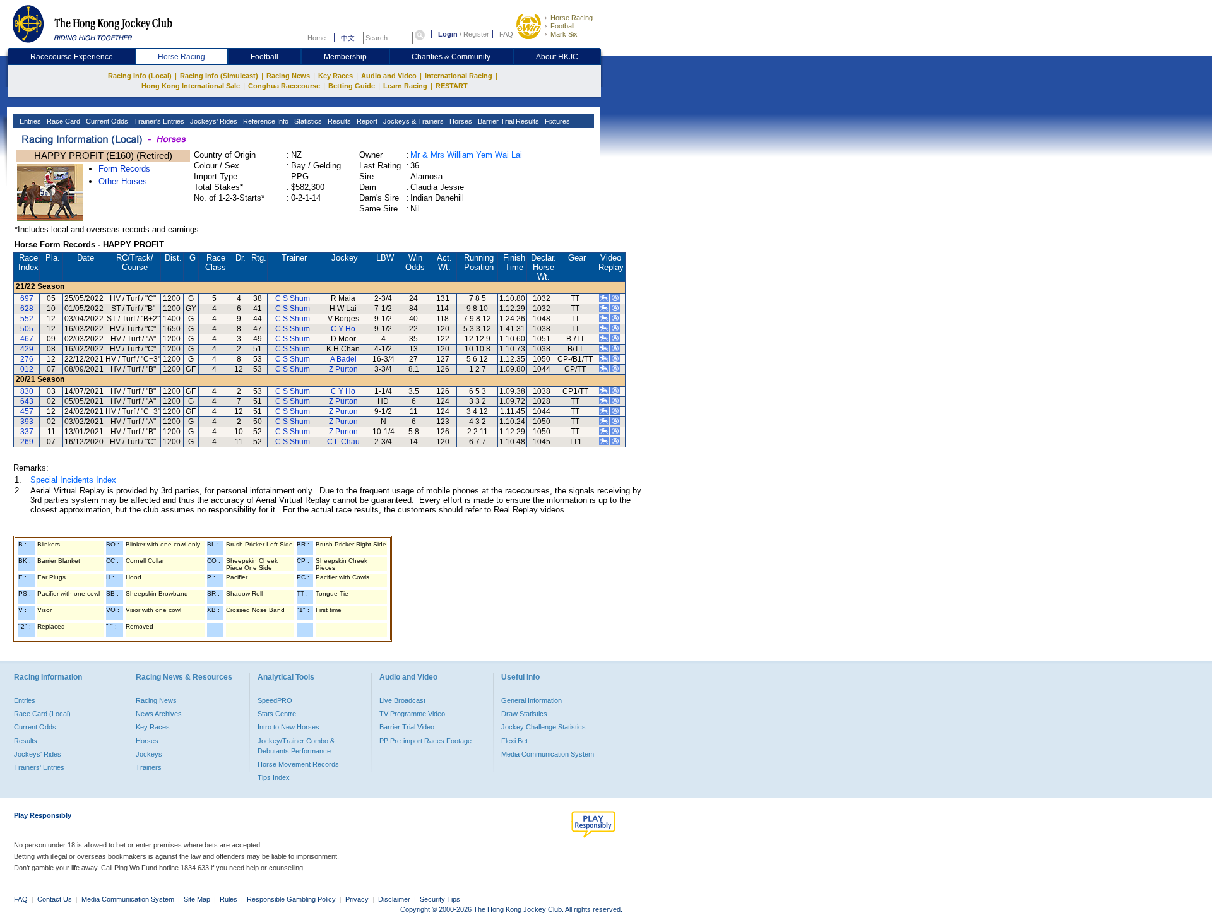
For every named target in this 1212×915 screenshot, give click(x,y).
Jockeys (149, 754)
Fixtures (556, 121)
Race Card (62, 121)
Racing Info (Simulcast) (219, 76)
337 (26, 431)
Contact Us (54, 899)
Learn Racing (405, 86)
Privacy (357, 899)
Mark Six (564, 34)
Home (316, 38)
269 (26, 441)
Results (338, 121)
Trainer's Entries (158, 121)
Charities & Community (451, 56)
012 (26, 369)
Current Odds (106, 121)
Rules (229, 899)
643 (26, 401)
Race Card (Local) (42, 713)
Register (476, 34)
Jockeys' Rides (212, 121)
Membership (345, 56)
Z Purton (343, 369)
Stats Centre (277, 713)
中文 (348, 38)
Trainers (149, 767)
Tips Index (274, 777)
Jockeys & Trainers (412, 121)
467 (26, 338)
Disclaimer (394, 899)
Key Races (335, 76)
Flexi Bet (514, 741)
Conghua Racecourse (284, 86)
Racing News (288, 76)
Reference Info (264, 121)
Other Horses (122, 181)
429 (26, 349)
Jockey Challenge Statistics (543, 727)
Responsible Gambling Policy (291, 899)
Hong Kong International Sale (190, 86)
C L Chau (343, 441)
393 (26, 421)
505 (26, 328)
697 (26, 298)
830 (26, 391)
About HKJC (557, 56)
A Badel (343, 359)
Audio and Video (389, 76)
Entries (29, 121)
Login (448, 34)
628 (26, 308)
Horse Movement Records (298, 764)
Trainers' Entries (39, 767)
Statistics (307, 121)
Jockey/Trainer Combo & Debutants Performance (296, 746)
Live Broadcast (402, 700)
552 (26, 318)
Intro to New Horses (288, 727)
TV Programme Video (412, 713)
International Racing (458, 76)
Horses (460, 121)
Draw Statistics (524, 713)
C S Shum (292, 298)
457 (26, 411)
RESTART (452, 86)
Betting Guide (351, 86)
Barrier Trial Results (507, 121)
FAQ (506, 34)
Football (562, 26)
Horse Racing (571, 17)
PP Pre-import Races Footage (425, 741)
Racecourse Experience (71, 56)
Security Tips (440, 899)
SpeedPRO (275, 700)
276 (26, 359)
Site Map (197, 899)
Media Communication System (547, 754)
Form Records (124, 169)
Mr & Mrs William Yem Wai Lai (466, 155)
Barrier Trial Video (406, 727)
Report (366, 121)
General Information (531, 700)
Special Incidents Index (73, 480)
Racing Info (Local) (140, 76)
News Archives (159, 713)
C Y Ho (343, 328)
